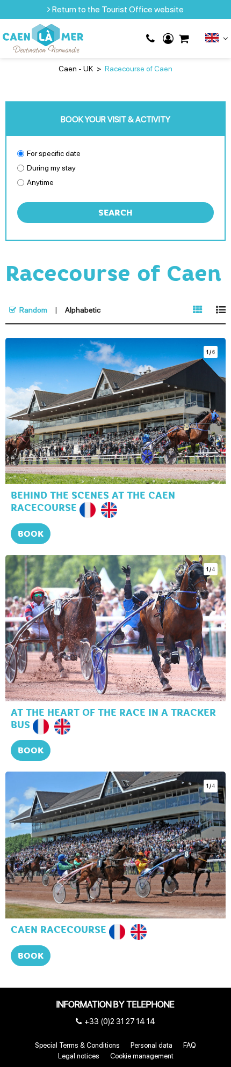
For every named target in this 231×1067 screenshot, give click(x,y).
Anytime (40, 182)
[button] (184, 39)
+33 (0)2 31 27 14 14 (151, 39)
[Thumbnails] (198, 310)
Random (33, 310)
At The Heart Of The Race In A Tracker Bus (113, 719)
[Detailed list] (221, 310)
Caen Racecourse (58, 930)
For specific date (54, 153)
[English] (216, 40)
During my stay (51, 168)
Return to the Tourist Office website (118, 9)
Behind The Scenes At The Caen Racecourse (93, 502)
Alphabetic (82, 310)
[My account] (168, 39)
